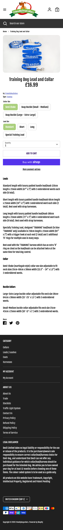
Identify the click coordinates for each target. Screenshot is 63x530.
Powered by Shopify (36, 522)
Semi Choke (10, 107)
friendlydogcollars (22, 522)
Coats (5, 357)
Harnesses (7, 362)
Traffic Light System (12, 408)
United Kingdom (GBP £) (15, 499)
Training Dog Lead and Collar (20, 31)
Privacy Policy (9, 418)
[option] (31, 54)
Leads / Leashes (9, 352)
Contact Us (7, 413)
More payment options (31, 169)
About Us (7, 393)
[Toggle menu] (5, 10)
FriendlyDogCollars (11, 93)
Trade (5, 398)
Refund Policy (9, 423)
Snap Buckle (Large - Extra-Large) (20, 114)
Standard (9, 126)
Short (21, 126)
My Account (8, 377)
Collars (6, 347)
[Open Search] (4, 23)
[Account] (49, 8)
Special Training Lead (14, 134)
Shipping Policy (10, 427)
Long (32, 126)
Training (9, 97)
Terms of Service (10, 432)
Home (5, 31)
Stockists (7, 403)
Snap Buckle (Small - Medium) (34, 107)
